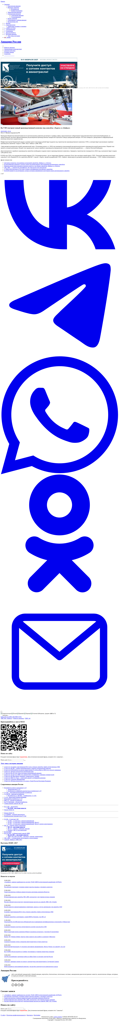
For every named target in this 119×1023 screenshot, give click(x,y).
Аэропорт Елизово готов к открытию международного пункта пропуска (25, 941)
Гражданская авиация (14, 6)
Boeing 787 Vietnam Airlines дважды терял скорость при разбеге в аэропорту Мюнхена (29, 936)
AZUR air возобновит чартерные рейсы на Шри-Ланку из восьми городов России (28, 956)
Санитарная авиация (17, 15)
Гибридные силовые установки (17, 26)
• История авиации (10, 34)
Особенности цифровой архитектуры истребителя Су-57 (24, 791)
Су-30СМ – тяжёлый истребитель (14, 794)
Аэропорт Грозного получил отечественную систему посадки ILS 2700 (25, 927)
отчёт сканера (58, 1017)
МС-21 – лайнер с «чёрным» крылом (19, 828)
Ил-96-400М (7, 832)
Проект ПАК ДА (9, 813)
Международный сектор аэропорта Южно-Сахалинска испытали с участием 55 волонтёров (31, 931)
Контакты (30, 1015)
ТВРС (16, 717)
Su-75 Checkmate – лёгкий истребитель (15, 802)
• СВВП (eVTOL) (10, 28)
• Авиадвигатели (9, 25)
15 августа (7, 776)
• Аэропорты (8, 31)
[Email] (59, 710)
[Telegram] (59, 355)
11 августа (7, 779)
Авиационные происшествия (13, 49)
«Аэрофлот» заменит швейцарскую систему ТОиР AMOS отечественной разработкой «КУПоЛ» (33, 882)
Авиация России (11, 41)
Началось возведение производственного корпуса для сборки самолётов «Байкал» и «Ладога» (32, 166)
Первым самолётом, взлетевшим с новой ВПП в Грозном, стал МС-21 (25, 917)
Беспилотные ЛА (13, 21)
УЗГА (20, 717)
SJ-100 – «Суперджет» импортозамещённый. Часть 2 (23, 822)
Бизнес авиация (12, 18)
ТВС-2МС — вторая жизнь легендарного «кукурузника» (21, 838)
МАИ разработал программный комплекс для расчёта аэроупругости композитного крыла (31, 966)
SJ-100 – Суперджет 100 (11, 819)
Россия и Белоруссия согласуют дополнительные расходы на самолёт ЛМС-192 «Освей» (30, 902)
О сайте (3, 1015)
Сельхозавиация (16, 17)
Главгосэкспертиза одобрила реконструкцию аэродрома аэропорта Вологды (26, 892)
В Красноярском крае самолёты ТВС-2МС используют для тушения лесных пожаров (29, 897)
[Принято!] (20, 713)
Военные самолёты (13, 7)
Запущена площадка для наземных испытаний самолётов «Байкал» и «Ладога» (27, 163)
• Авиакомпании (9, 29)
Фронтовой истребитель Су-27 (13, 799)
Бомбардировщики (16, 10)
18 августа (7, 771)
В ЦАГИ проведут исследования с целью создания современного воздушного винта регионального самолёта (36, 170)
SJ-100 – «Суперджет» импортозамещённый (21, 821)
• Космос (7, 23)
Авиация (6, 4)
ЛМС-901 (12, 717)
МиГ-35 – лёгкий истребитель (13, 800)
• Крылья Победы (10, 32)
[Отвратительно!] (6, 713)
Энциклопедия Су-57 (14, 789)
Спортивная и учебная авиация (17, 20)
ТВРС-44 (27, 718)
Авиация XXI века (9, 50)
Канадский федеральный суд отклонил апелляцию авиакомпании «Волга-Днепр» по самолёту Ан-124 (34, 946)
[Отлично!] (34, 713)
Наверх (3, 1)
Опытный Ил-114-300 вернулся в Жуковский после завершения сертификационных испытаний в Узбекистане (37, 922)
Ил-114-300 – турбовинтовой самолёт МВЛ (17, 833)
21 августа (7, 770)
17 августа (7, 773)
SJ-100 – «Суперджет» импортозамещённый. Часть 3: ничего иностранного (30, 824)
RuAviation (37, 1015)
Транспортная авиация (14, 12)
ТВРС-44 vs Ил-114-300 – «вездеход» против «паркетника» (25, 836)
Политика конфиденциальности (16, 1015)
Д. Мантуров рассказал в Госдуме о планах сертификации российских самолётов (28, 169)
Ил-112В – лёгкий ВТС (11, 806)
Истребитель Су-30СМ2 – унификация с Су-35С (22, 795)
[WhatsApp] (59, 473)
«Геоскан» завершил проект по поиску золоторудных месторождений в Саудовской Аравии (31, 961)
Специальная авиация (14, 14)
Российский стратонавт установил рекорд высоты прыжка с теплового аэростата (28, 887)
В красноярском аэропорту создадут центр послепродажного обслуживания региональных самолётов (34, 164)
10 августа (7, 781)
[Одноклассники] (59, 592)
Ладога (7, 717)
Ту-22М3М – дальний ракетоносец (14, 814)
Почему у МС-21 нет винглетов (17, 830)
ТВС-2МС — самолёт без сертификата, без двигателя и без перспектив (25, 167)
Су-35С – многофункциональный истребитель (18, 792)
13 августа (7, 778)
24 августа (7, 767)
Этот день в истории (14, 36)
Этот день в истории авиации (12, 763)
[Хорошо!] (27, 713)
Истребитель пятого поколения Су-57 (15, 788)
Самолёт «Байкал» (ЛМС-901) (13, 839)
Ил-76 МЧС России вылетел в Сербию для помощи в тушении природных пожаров (29, 951)
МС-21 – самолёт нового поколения (14, 825)
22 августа (7, 768)
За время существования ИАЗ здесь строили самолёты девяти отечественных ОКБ (28, 912)
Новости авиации (9, 47)
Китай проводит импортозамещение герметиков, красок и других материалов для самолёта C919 (33, 907)
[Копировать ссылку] (1, 712)
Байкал (3, 717)
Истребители (15, 9)
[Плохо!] (14, 713)
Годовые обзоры (9, 52)
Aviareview (7, 54)
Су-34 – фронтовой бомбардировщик (15, 797)
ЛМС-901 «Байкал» (6, 718)
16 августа (7, 774)
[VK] (59, 254)
